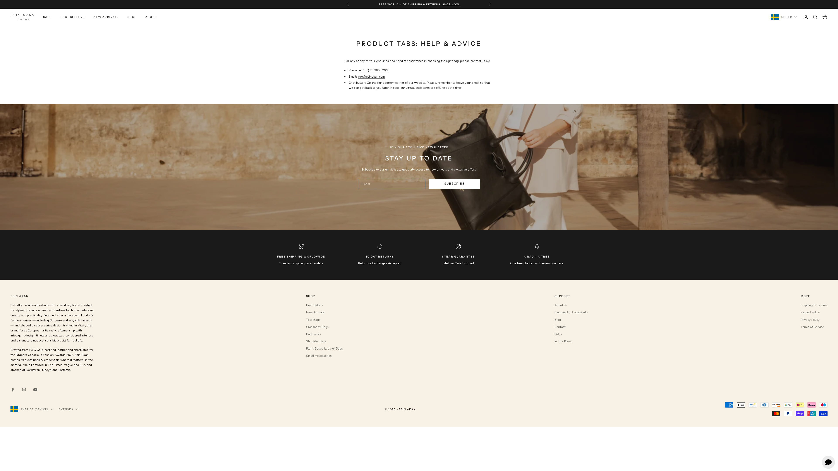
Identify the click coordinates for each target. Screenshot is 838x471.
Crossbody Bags (317, 327)
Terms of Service (812, 327)
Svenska (66, 409)
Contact (560, 327)
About (151, 17)
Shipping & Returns (814, 305)
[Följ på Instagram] (24, 389)
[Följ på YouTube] (35, 389)
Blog (558, 320)
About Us (561, 305)
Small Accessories (319, 356)
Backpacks (313, 334)
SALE (47, 17)
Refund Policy (810, 312)
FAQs (558, 334)
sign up (445, 6)
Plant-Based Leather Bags (324, 348)
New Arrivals (106, 17)
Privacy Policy (810, 320)
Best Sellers (73, 17)
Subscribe (454, 184)
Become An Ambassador (572, 312)
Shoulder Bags (316, 341)
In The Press (563, 341)
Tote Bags (313, 320)
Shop (132, 17)
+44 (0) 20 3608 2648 (373, 70)
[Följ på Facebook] (12, 389)
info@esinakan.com (371, 77)
